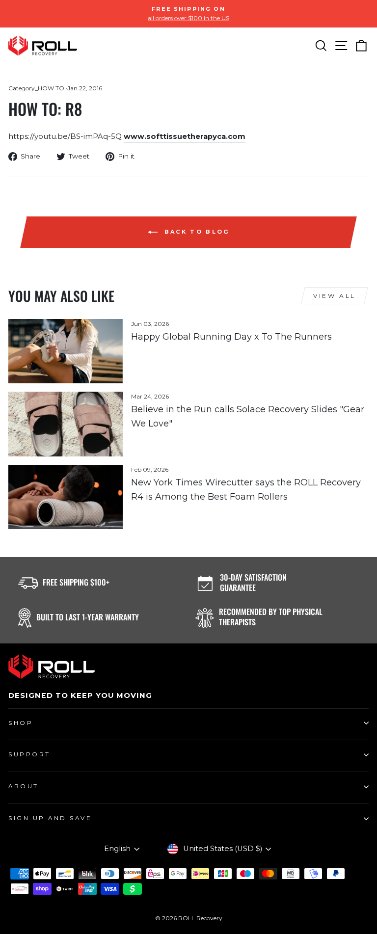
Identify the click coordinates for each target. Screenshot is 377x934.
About (23, 786)
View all (334, 295)
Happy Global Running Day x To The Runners (231, 336)
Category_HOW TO (36, 88)
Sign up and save (50, 818)
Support (29, 754)
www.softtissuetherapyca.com (184, 136)
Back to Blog (196, 231)
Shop (20, 723)
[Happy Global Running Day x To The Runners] (65, 351)
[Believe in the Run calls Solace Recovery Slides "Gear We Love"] (65, 424)
